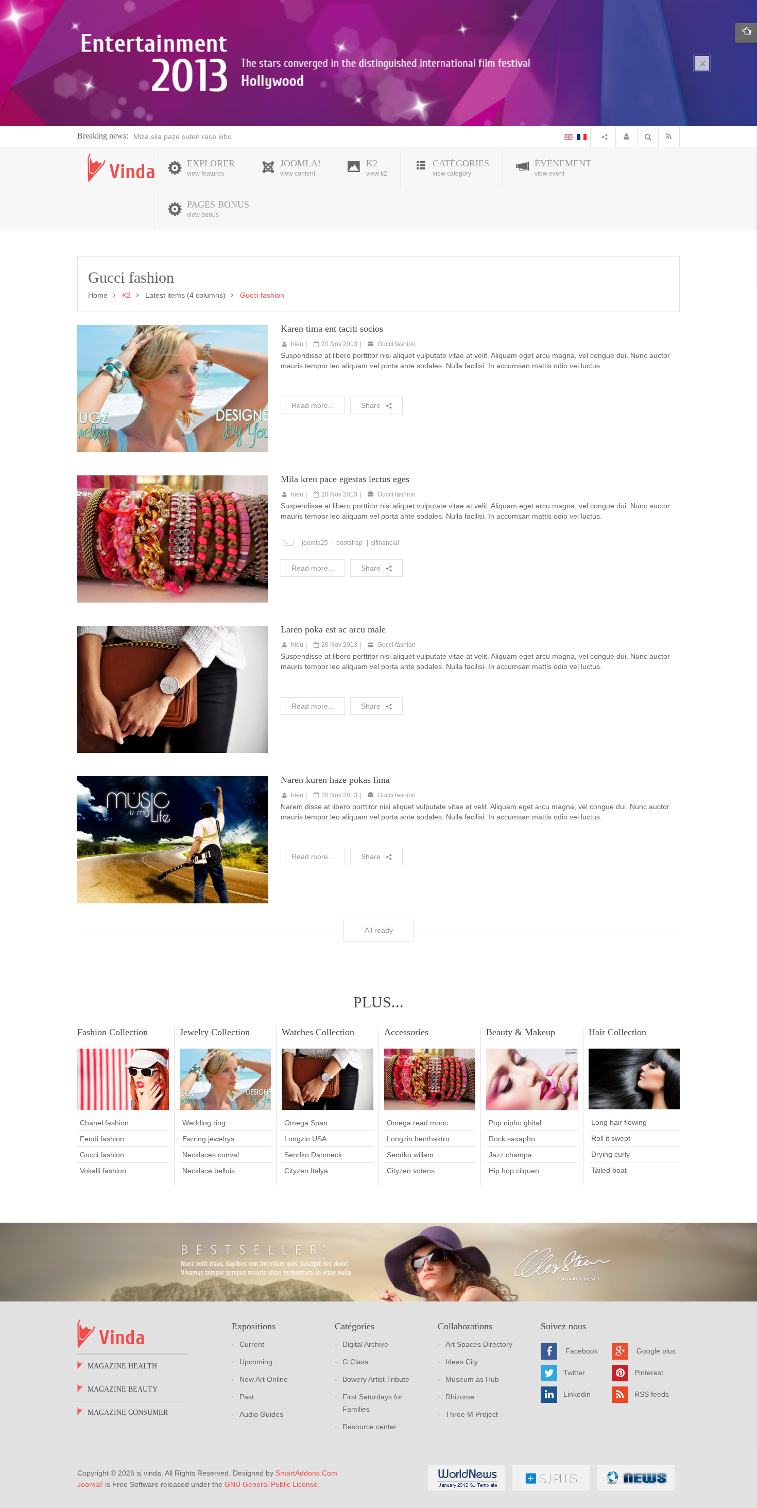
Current (251, 1344)
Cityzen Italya (306, 1171)
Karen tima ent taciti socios (332, 328)
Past (246, 1397)
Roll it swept (610, 1138)
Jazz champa (510, 1155)
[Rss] (671, 136)
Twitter (574, 1372)
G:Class (355, 1362)
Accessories (406, 1032)
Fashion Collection (112, 1032)
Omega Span (306, 1123)
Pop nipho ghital (515, 1123)
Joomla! (90, 1484)
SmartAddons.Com (306, 1473)
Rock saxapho (512, 1139)
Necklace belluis (208, 1171)
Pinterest (648, 1372)
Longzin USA (305, 1139)
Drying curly (610, 1154)
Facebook (581, 1350)
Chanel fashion (104, 1123)
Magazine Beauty (123, 1389)
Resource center (369, 1427)
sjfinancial (385, 542)
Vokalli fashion (103, 1171)
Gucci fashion (396, 344)
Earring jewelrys (208, 1139)
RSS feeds (651, 1394)
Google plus (656, 1350)
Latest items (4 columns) (185, 295)
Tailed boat (609, 1170)
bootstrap (349, 542)
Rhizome (459, 1397)
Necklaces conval (210, 1155)
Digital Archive (365, 1344)
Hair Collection (617, 1032)
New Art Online (263, 1379)
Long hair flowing (619, 1122)
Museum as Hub (472, 1379)
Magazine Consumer (128, 1412)
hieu (297, 344)
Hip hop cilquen (514, 1171)
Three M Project (471, 1414)
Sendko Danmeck (313, 1155)
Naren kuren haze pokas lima (335, 780)
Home (98, 295)
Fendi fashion (102, 1139)
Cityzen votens (411, 1171)
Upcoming (255, 1362)
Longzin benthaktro (418, 1139)
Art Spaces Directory (478, 1344)
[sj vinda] (121, 167)
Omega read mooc (417, 1123)
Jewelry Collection (215, 1032)
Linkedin (577, 1394)
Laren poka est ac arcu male (333, 629)
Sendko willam (410, 1155)
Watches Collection (318, 1032)
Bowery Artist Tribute (375, 1379)
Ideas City (461, 1362)
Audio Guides (261, 1414)
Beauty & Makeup (520, 1032)
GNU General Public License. (272, 1484)
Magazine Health (122, 1366)
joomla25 (315, 542)
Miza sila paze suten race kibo (182, 136)
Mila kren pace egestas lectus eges (345, 479)
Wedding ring (204, 1123)
